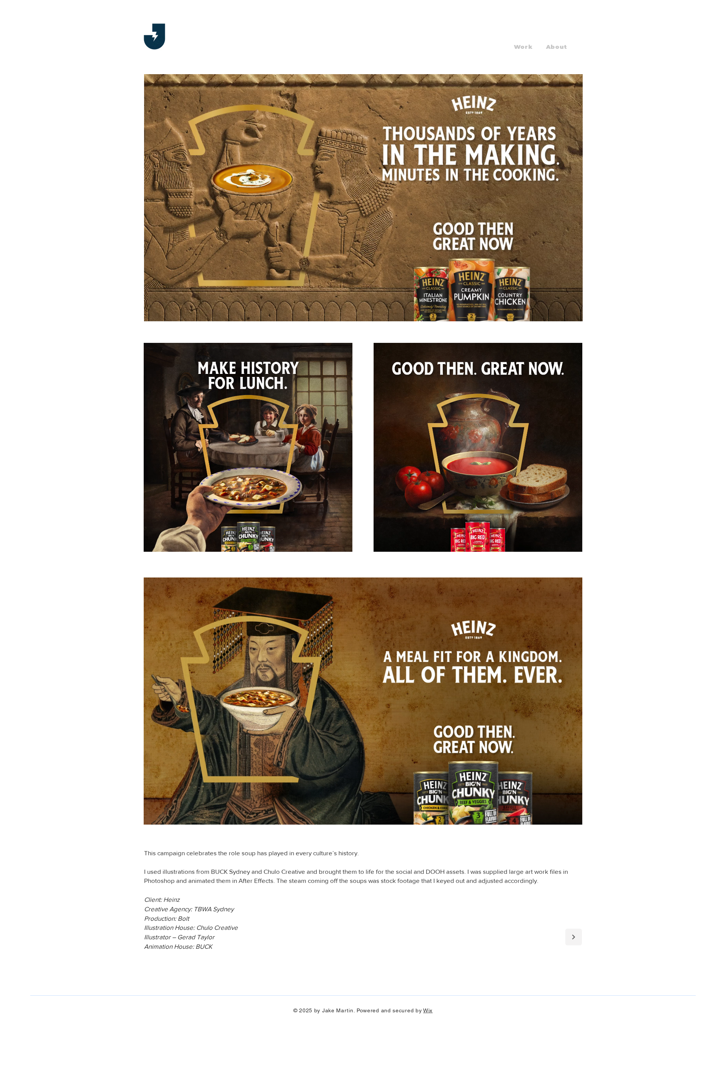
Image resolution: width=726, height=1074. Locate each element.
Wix (428, 1010)
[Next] (573, 937)
